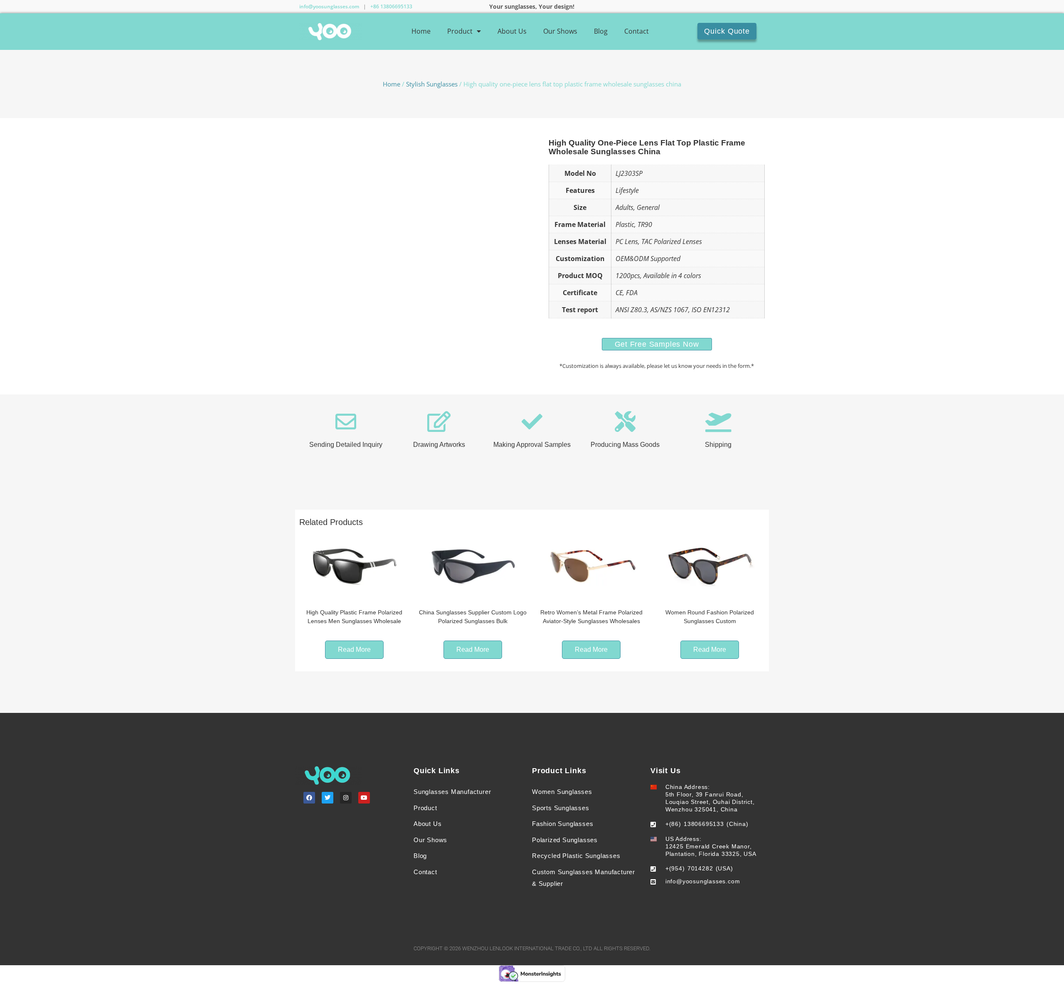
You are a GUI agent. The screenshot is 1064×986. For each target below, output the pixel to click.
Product (460, 31)
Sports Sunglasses (560, 807)
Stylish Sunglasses (432, 84)
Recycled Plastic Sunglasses (576, 855)
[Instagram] (346, 798)
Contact (636, 31)
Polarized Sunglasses (565, 839)
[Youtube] (364, 798)
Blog (601, 31)
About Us (512, 31)
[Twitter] (327, 798)
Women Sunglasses (562, 791)
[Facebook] (309, 798)
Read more (354, 649)
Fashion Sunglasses (562, 823)
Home (421, 31)
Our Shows (560, 31)
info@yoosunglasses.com (329, 6)
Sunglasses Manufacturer (452, 791)
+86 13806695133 (391, 6)
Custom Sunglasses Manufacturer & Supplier (583, 877)
